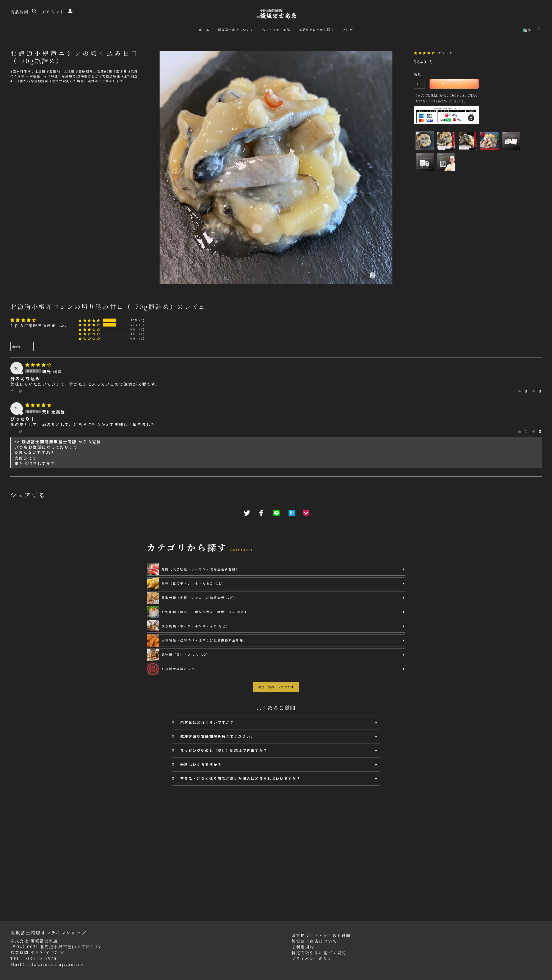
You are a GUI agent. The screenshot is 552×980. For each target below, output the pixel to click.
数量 (417, 74)
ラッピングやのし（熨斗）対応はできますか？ (223, 750)
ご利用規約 (303, 947)
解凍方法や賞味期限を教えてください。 (217, 736)
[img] (38, 364)
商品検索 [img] (20, 11)
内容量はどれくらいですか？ (207, 722)
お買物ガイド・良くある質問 (321, 935)
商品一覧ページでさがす (276, 687)
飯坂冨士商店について (314, 941)
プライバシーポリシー (314, 958)
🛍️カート (532, 29)
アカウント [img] (54, 11)
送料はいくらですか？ (201, 764)
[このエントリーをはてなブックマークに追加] (291, 513)
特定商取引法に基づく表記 (319, 952)
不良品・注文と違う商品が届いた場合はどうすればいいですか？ (240, 778)
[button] (425, 53)
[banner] (276, 13)
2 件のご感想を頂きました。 (40, 325)
